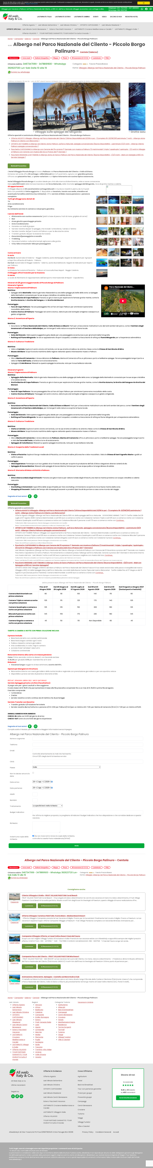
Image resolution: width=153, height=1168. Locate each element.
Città (12, 761)
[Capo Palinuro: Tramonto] (102, 273)
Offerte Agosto (18, 1005)
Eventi (95, 17)
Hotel (80, 1080)
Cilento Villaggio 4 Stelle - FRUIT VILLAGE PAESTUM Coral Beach (49, 895)
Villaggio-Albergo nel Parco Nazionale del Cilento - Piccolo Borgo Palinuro (112, 68)
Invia (76, 846)
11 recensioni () (49, 967)
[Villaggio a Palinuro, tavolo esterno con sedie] (126, 200)
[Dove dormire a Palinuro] (138, 200)
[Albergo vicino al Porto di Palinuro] (102, 210)
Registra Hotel (131, 17)
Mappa (55, 58)
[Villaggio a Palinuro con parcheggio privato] (102, 231)
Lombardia (39, 1029)
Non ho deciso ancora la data (20, 774)
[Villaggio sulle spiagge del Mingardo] (102, 200)
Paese (12, 767)
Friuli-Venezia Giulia (43, 1022)
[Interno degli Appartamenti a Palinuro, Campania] (126, 221)
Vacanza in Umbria (85, 1002)
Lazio (37, 1024)
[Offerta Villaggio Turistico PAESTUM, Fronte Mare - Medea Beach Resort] (14, 917)
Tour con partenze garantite (89, 1089)
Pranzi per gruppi (85, 1093)
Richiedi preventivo (18, 166)
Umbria (38, 1052)
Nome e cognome (17, 738)
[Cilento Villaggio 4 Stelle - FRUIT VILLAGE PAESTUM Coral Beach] (14, 897)
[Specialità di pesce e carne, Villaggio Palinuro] (138, 242)
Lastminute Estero (63, 17)
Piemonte (39, 1037)
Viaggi (60, 1034)
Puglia (37, 1039)
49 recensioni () (80, 58)
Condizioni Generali (103, 1132)
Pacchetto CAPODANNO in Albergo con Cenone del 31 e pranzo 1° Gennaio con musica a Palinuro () (79, 546)
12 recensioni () (49, 926)
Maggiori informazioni (32, 3)
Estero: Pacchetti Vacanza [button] (61, 29)
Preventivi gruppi (85, 1097)
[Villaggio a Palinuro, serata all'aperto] (126, 263)
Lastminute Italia (44, 17)
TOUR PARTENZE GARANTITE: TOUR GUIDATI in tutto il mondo (19, 1056)
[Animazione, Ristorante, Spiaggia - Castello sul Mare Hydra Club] (14, 978)
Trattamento (15, 806)
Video (104, 17)
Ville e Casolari (64, 1039)
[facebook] (30, 496)
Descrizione (13, 58)
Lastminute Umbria (82, 17)
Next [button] (147, 108)
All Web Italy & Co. (18, 1081)
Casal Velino (15, 943)
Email (12, 750)
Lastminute (97, 58)
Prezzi (65, 58)
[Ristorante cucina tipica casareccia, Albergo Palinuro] (138, 231)
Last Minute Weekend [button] (111, 25)
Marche (38, 1032)
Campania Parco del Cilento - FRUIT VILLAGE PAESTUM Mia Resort (50, 956)
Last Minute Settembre (17, 1008)
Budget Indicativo (17, 812)
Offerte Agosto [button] (28, 25)
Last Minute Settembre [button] (47, 25)
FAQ (107, 58)
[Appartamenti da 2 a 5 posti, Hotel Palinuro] (102, 221)
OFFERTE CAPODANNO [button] (89, 25)
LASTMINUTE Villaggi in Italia (54, 1112)
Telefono (13, 744)
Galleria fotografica (42, 58)
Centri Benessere (65, 1015)
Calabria (38, 1012)
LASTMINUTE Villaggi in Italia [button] (126, 29)
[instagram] (35, 496)
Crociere (61, 1017)
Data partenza (16, 788)
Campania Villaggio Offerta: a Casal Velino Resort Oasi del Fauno (51, 936)
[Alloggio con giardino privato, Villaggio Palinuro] (138, 210)
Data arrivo (14, 782)
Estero (38, 1020)
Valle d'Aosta (40, 1054)
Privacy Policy (87, 1132)
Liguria (37, 1027)
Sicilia (37, 1044)
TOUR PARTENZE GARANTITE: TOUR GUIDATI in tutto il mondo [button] (64, 33)
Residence (62, 1024)
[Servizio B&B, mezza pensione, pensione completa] (114, 242)
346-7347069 (122, 8)
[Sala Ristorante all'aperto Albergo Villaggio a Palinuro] (102, 242)
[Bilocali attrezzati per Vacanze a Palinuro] (138, 221)
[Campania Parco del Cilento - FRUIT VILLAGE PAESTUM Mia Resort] (14, 958)
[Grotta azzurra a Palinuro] (114, 200)
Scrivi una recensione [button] (128, 1098)
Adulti (12, 794)
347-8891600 (134, 8)
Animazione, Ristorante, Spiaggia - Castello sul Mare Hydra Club (50, 977)
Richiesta (13, 823)
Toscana (38, 1047)
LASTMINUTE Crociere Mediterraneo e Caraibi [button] (93, 29)
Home (10, 39)
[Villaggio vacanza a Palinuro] (114, 252)
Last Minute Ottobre (20, 1012)
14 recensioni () (49, 987)
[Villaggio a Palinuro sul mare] (126, 210)
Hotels (60, 1020)
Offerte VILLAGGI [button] (29, 33)
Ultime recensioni (18, 1085)
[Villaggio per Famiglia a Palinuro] (138, 252)
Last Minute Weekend (17, 1021)
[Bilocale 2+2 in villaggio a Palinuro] (138, 263)
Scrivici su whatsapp (20, 72)
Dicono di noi (116, 17)
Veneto (38, 1057)
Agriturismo (63, 1005)
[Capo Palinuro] (102, 263)
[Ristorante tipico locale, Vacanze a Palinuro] (102, 252)
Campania (18, 39)
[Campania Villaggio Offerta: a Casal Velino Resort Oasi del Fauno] (14, 937)
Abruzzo (38, 1005)
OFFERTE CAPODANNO (17, 1016)
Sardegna (39, 1042)
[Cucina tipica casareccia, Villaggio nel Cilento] (126, 242)
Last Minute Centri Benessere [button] (34, 29)
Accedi (116, 1132)
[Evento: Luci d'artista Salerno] (126, 252)
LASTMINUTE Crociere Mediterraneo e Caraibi (18, 1038)
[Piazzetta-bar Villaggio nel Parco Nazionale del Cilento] (114, 231)
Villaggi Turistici (64, 1037)
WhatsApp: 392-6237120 (117, 10)
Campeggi (62, 1012)
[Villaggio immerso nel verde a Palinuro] (114, 210)
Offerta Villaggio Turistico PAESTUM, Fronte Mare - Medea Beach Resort (53, 916)
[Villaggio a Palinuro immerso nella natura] (126, 231)
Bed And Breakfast (65, 1010)
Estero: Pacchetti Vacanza (19, 1030)
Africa (37, 1007)
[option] (76, 108)
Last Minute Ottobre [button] (68, 25)
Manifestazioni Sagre (66, 1022)
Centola (36, 39)
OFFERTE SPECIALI (14, 29)
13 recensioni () (49, 906)
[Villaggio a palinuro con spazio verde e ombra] (114, 263)
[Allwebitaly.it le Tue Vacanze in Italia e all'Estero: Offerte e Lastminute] (12, 16)
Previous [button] (6, 108)
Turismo (61, 1032)
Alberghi (61, 1007)
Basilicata (39, 1010)
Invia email (26, 58)
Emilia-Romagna (42, 1017)
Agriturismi (82, 1076)
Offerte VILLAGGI (19, 1049)
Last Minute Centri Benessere (19, 1025)
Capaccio (15, 902)
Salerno (28, 39)
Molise (37, 1034)
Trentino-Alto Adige (43, 1049)
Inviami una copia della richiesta (19, 838)
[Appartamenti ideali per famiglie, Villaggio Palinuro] (114, 221)
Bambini (13, 800)
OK (144, 3)
